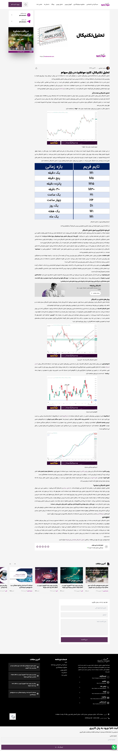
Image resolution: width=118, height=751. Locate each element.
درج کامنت (84, 640)
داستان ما (46, 4)
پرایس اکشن (84, 471)
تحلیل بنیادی (66, 488)
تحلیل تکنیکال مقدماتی (78, 540)
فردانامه (62, 89)
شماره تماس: (113, 736)
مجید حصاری (102, 68)
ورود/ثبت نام (15, 4)
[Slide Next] (10, 564)
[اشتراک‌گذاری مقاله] (36, 68)
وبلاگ (52, 4)
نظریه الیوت (94, 478)
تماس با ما (39, 4)
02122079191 (96, 718)
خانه (66, 662)
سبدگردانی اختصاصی (92, 4)
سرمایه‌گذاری (100, 514)
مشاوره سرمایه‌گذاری (79, 4)
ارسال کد (60, 747)
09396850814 (88, 718)
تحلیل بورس (59, 4)
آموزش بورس (68, 4)
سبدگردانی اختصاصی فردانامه (59, 665)
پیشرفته (68, 540)
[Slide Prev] (15, 564)
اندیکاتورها (65, 416)
